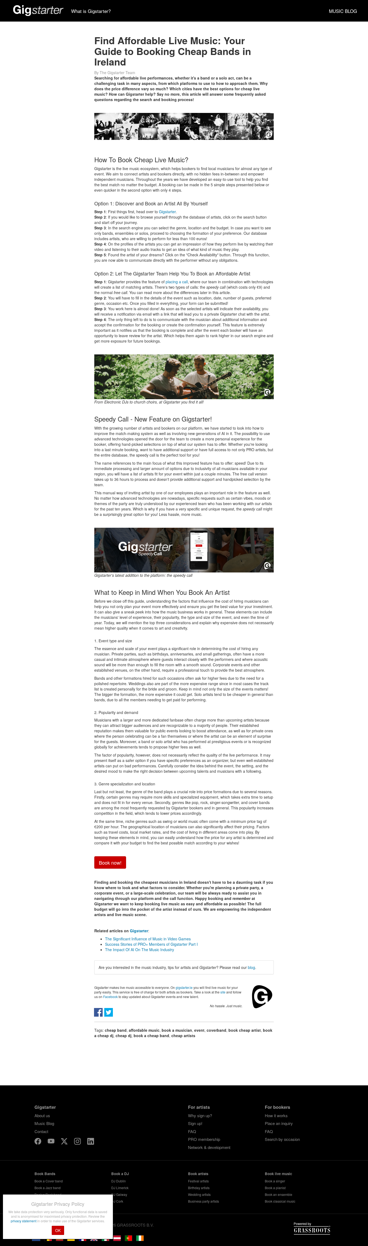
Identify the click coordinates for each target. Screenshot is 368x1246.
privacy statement (24, 1221)
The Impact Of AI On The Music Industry (139, 949)
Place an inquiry (279, 1123)
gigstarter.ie (184, 987)
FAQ (192, 1131)
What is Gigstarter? (91, 11)
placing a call (177, 281)
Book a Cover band (48, 1181)
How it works (276, 1115)
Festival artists (198, 1181)
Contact (41, 1131)
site (222, 992)
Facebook (110, 996)
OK (58, 1230)
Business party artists (203, 1201)
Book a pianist (275, 1187)
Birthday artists (199, 1187)
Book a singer (275, 1181)
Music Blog (44, 1123)
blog (251, 967)
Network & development (209, 1147)
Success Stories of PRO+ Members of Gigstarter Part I (151, 944)
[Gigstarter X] (65, 1142)
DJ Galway (119, 1194)
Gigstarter (167, 211)
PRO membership (204, 1139)
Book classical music (280, 1201)
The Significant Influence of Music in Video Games (148, 938)
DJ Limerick (120, 1187)
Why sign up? (200, 1115)
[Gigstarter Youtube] (51, 1142)
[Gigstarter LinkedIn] (90, 1142)
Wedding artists (199, 1194)
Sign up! (195, 1123)
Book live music (278, 1173)
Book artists (198, 1173)
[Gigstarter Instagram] (78, 1142)
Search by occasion (282, 1139)
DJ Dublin (118, 1181)
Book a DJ (120, 1173)
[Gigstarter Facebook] (38, 1142)
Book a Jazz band (47, 1187)
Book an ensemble (278, 1194)
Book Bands (44, 1173)
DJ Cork (117, 1201)
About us (42, 1115)
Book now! (110, 862)
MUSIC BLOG (343, 11)
